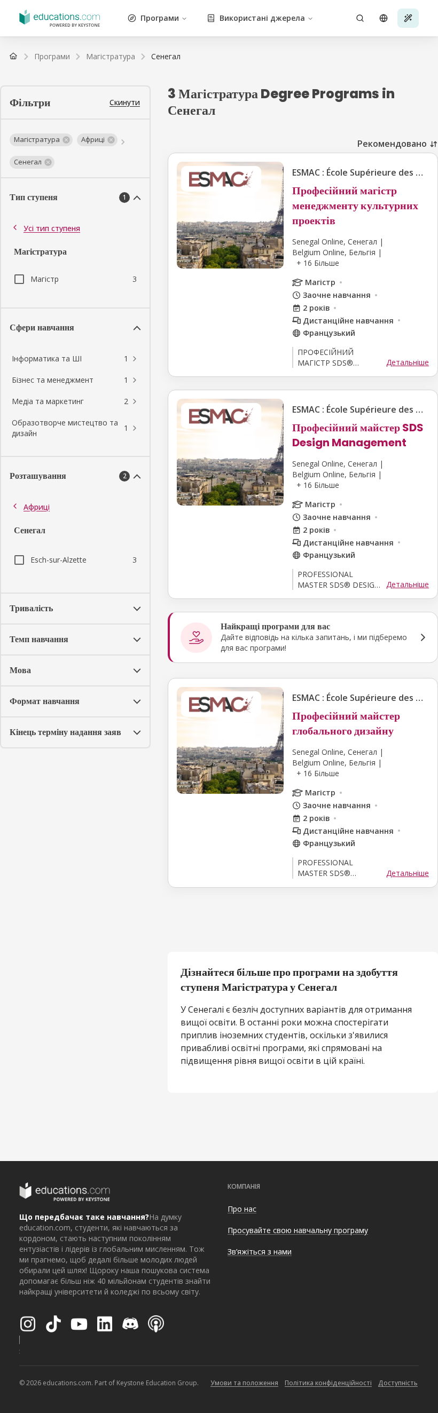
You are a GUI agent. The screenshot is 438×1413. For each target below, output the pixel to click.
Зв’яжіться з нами (260, 1251)
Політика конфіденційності (328, 1382)
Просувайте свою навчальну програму (298, 1230)
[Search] (360, 18)
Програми (159, 18)
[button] (41, 139)
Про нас (242, 1209)
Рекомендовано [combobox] (392, 143)
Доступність (398, 1382)
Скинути (125, 102)
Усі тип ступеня (52, 228)
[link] (166, 56)
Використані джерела (262, 18)
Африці (37, 507)
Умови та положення (244, 1382)
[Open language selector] (383, 18)
